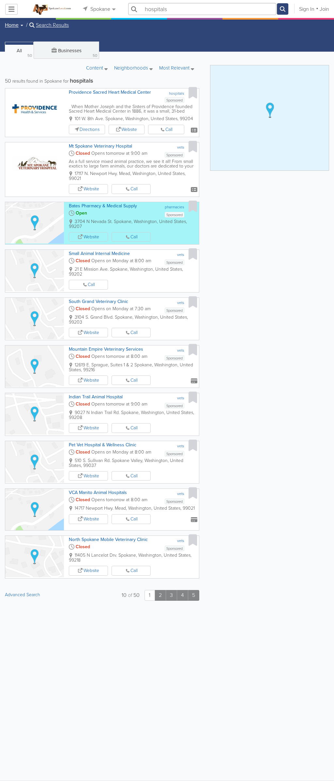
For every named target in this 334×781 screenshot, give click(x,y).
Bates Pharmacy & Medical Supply (103, 205)
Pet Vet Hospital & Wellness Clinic (102, 444)
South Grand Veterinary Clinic (98, 301)
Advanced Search (22, 595)
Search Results (52, 25)
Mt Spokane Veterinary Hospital (100, 146)
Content (95, 68)
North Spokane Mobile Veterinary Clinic (108, 539)
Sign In (306, 9)
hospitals (176, 93)
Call (169, 129)
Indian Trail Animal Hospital (96, 396)
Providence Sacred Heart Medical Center (110, 92)
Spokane (99, 9)
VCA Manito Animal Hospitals (98, 492)
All (24, 52)
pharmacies (174, 207)
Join (324, 9)
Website (129, 129)
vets (180, 147)
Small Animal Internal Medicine (99, 253)
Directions (89, 129)
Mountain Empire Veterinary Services (106, 349)
